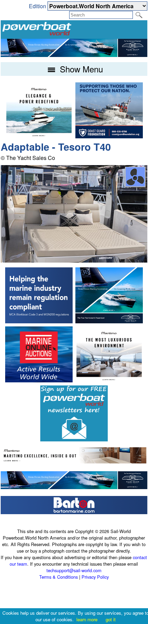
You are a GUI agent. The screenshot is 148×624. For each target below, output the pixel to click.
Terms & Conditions (58, 577)
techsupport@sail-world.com (74, 570)
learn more (86, 619)
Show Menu (80, 69)
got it (111, 619)
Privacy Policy (95, 577)
